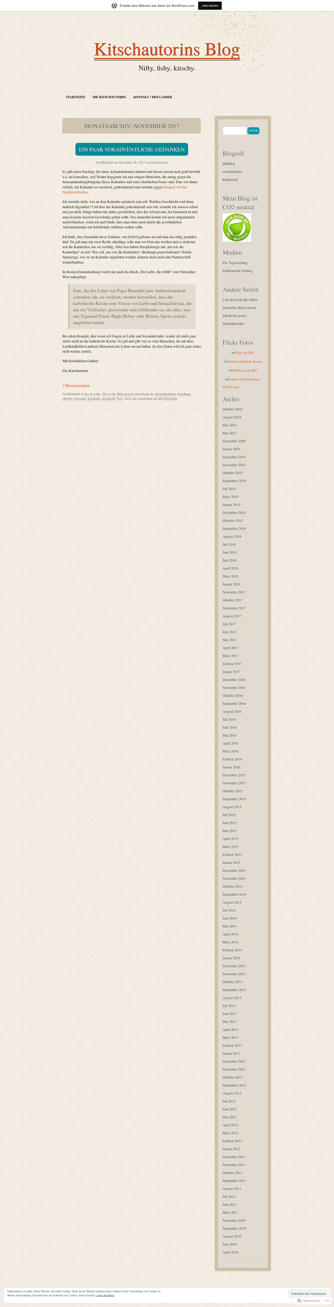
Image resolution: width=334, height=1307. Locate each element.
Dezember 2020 (234, 441)
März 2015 (230, 846)
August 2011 (232, 1188)
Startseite (75, 97)
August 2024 (232, 417)
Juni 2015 (230, 822)
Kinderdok (230, 179)
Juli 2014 (229, 910)
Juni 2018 (230, 552)
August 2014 (232, 902)
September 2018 (234, 528)
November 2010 (234, 1220)
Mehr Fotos (231, 386)
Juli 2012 (229, 1101)
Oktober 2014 (233, 886)
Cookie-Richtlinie (104, 1295)
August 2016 (232, 711)
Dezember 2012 (234, 1061)
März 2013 (230, 1037)
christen (67, 398)
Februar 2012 (232, 1140)
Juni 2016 (230, 727)
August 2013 (232, 997)
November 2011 (234, 1164)
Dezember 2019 (234, 456)
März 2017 (230, 655)
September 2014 (234, 894)
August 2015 (232, 806)
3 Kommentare (76, 385)
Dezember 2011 (234, 1156)
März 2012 (230, 1132)
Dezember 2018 (234, 512)
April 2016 (230, 743)
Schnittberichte (233, 323)
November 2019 (234, 464)
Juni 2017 (230, 631)
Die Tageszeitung (235, 262)
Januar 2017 (231, 671)
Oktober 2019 (233, 472)
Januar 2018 (231, 584)
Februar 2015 (232, 854)
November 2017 (234, 592)
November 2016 (234, 687)
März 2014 (230, 942)
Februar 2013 (232, 1045)
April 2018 (230, 568)
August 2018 (232, 536)
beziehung (183, 394)
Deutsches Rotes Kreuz (239, 307)
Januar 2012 (231, 1148)
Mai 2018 (230, 560)
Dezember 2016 (234, 679)
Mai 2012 (230, 1117)
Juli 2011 (229, 1196)
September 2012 (234, 1085)
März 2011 (230, 1212)
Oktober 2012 (233, 1077)
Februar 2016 (232, 759)
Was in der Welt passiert (117, 394)
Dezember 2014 (234, 870)
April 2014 (230, 934)
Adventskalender (165, 394)
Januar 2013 (231, 1053)
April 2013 (230, 1029)
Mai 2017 (230, 639)
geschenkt (94, 398)
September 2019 (234, 480)
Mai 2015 (230, 830)
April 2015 (230, 838)
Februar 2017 (232, 663)
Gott (120, 398)
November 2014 (234, 878)
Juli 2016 (229, 719)
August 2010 (232, 1236)
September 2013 (234, 989)
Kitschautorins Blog (167, 48)
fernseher (80, 398)
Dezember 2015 (234, 775)
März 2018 (230, 576)
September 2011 (234, 1180)
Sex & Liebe (92, 394)
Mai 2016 (230, 735)
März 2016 (230, 751)
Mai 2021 (230, 433)
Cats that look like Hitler (240, 299)
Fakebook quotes (235, 315)
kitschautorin (159, 162)
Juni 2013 (230, 1013)
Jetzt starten (210, 5)
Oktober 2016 (233, 695)
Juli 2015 (229, 814)
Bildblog (229, 163)
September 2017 (234, 608)
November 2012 (234, 1069)
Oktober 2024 (233, 409)
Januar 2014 (231, 957)
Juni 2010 (230, 1244)
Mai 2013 (230, 1021)
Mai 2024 (230, 425)
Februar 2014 (232, 950)
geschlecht (108, 398)
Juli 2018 (229, 544)
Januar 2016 (231, 767)
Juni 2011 (230, 1204)
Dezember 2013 (234, 965)
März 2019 (230, 496)
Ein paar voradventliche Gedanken (132, 149)
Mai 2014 (230, 926)
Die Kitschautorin (109, 97)
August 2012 (232, 1093)
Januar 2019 (231, 504)
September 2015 (234, 798)
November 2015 (234, 783)
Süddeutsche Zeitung (238, 270)
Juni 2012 (230, 1109)
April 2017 (230, 647)
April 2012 (230, 1124)
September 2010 (234, 1228)
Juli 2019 (229, 488)
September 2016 (234, 703)
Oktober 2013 (233, 981)
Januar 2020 (231, 448)
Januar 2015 (231, 862)
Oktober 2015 (233, 790)
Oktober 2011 (233, 1172)
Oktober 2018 (233, 520)
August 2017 (232, 616)
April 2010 (230, 1252)
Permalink (170, 398)
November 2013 (234, 973)
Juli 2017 (229, 623)
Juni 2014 (230, 918)
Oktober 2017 (233, 600)
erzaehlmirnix (232, 171)
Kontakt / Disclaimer (152, 97)
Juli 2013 (229, 1005)
